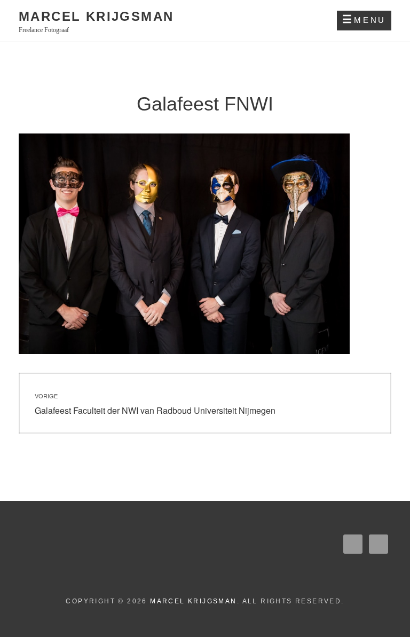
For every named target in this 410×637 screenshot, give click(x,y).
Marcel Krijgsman (96, 16)
